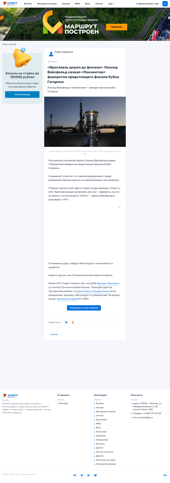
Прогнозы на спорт (106, 460)
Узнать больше (22, 94)
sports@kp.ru (146, 417)
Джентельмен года (149, 3)
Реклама (63, 403)
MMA (77, 3)
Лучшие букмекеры (106, 464)
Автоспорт (101, 431)
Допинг (99, 447)
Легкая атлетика (104, 452)
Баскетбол (101, 419)
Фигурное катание (47, 3)
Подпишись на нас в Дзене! (84, 308)
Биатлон (100, 444)
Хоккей (66, 3)
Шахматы (101, 435)
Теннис (99, 3)
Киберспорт (102, 440)
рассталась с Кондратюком (93, 291)
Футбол (28, 3)
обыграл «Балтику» (108, 283)
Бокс (87, 3)
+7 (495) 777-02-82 (152, 413)
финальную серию (67, 298)
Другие (99, 456)
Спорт (5, 44)
